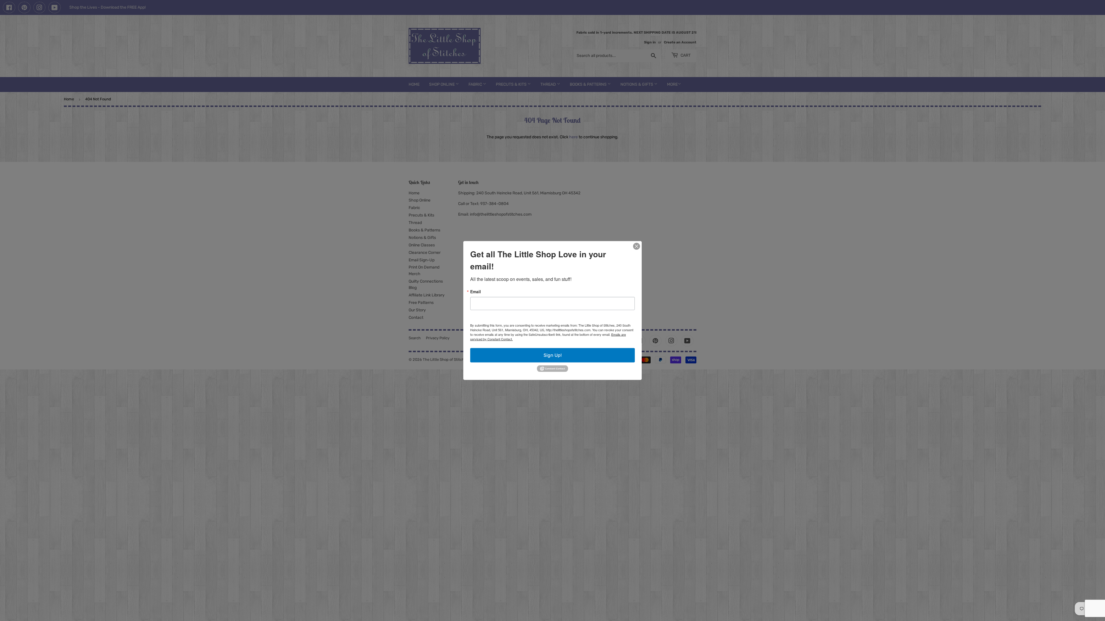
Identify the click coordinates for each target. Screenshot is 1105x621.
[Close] (636, 246)
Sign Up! (553, 355)
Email (475, 292)
